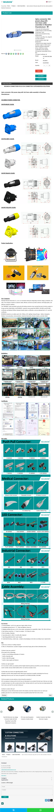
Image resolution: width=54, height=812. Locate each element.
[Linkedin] (46, 800)
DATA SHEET (41, 75)
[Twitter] (51, 800)
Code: (36, 62)
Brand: (36, 60)
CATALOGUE (41, 79)
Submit (5, 796)
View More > (3, 775)
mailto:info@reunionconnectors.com (8, 769)
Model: (37, 56)
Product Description (6, 83)
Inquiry (38, 71)
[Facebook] (49, 800)
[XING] (2, 803)
